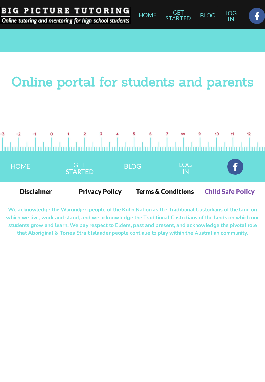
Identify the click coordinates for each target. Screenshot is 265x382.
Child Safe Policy (230, 191)
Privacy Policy (100, 191)
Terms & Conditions (165, 191)
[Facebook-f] (257, 16)
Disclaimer (36, 191)
